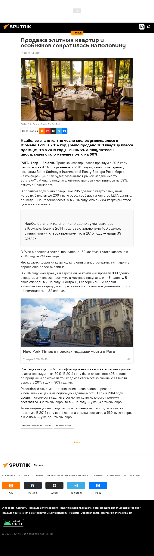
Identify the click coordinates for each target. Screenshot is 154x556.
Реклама (74, 512)
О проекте (8, 507)
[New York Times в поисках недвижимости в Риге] (77, 323)
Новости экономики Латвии (36, 425)
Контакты (21, 507)
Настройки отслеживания (116, 512)
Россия (135, 475)
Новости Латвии (64, 425)
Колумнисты (116, 475)
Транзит (97, 475)
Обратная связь (90, 512)
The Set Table (54, 124)
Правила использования (43, 507)
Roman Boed (39, 124)
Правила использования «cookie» (120, 507)
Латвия (38, 475)
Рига (26, 475)
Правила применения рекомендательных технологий (34, 512)
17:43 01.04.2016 (30, 53)
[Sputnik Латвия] (18, 30)
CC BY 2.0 (26, 124)
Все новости (11, 475)
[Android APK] (13, 523)
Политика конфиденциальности (79, 507)
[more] (129, 359)
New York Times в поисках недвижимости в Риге (69, 351)
